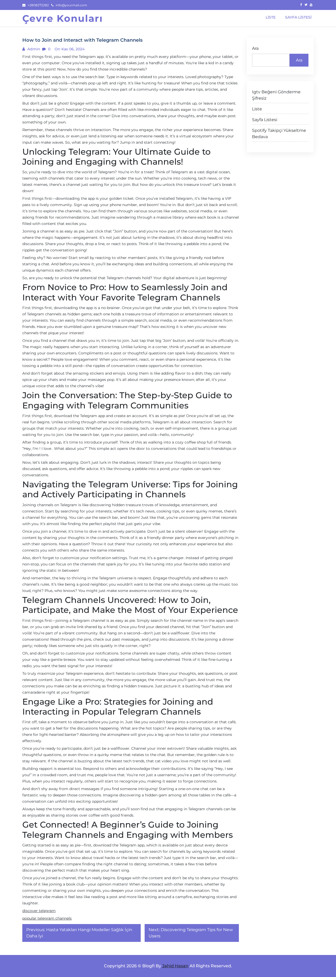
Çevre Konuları (62, 18)
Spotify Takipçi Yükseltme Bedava (279, 133)
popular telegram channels (47, 918)
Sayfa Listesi (264, 119)
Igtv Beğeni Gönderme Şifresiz (276, 95)
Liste (257, 108)
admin (33, 49)
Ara (255, 48)
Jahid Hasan (175, 965)
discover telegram (39, 910)
